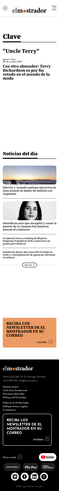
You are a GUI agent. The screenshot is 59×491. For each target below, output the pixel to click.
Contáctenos (9, 409)
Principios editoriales (13, 393)
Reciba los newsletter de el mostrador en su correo (25, 329)
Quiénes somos (11, 386)
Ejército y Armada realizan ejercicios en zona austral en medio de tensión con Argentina (29, 191)
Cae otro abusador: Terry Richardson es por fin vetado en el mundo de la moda (27, 72)
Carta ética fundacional (15, 390)
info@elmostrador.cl (28, 380)
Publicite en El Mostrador (16, 402)
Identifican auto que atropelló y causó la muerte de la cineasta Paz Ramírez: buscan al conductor (29, 226)
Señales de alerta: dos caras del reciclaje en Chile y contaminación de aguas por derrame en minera (29, 254)
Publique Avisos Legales (15, 406)
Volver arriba (9, 457)
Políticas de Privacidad (14, 397)
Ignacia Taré (9, 59)
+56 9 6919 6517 (10, 380)
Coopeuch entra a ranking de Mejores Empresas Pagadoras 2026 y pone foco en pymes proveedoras (26, 241)
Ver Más (28, 265)
